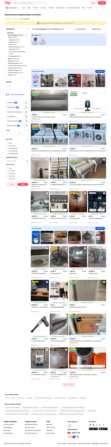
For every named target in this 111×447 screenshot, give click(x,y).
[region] (68, 41)
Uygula (23, 184)
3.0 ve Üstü (12, 171)
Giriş (93, 3)
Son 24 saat (12, 145)
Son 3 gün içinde (13, 148)
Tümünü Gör (101, 35)
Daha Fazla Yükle (68, 384)
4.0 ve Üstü (12, 176)
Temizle (12, 184)
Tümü (10, 143)
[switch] (25, 102)
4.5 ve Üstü (12, 178)
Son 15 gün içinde (13, 153)
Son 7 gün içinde (13, 151)
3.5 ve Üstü (12, 173)
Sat (103, 3)
